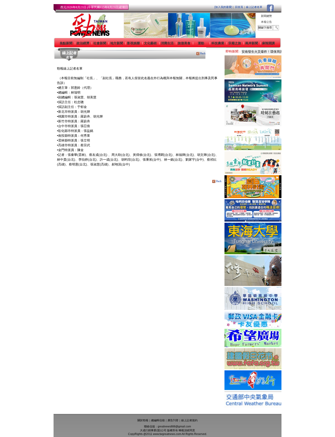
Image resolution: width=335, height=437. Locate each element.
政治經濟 (83, 43)
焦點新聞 (66, 43)
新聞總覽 (266, 16)
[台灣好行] (252, 389)
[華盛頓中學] (252, 309)
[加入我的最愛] (223, 7)
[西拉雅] (252, 149)
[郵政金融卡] (252, 326)
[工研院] (252, 101)
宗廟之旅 (234, 43)
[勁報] (88, 37)
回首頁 (239, 7)
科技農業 (217, 43)
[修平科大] (252, 285)
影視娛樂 (133, 43)
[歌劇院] (252, 125)
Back (202, 53)
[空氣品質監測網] (252, 407)
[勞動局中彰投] (252, 220)
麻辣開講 (268, 43)
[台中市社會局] (252, 77)
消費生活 (167, 43)
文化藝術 (150, 43)
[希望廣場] (252, 346)
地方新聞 (116, 43)
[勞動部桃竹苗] (252, 173)
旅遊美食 (184, 43)
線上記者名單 (254, 7)
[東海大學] (252, 253)
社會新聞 (99, 43)
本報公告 (266, 22)
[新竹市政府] (252, 197)
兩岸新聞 (251, 43)
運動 (201, 43)
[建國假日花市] (252, 368)
